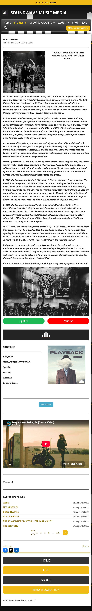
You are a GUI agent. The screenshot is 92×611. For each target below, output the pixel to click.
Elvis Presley (10, 507)
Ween (6, 502)
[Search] (5, 28)
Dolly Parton (11, 516)
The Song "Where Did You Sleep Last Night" (27, 521)
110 (57, 532)
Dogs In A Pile (11, 512)
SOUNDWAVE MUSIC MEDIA (38, 13)
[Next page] (65, 532)
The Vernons (10, 525)
